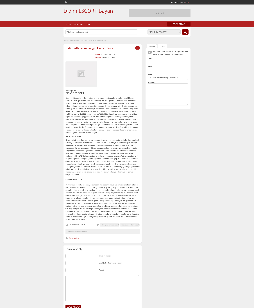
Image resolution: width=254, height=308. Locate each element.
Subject (150, 74)
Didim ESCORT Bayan (88, 10)
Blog (88, 24)
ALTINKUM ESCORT (76, 40)
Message (151, 82)
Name (150, 59)
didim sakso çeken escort (130, 225)
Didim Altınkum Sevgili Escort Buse (89, 48)
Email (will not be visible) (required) (111, 263)
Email (150, 67)
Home (68, 24)
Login (187, 2)
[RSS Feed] (66, 2)
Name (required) (105, 256)
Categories (78, 24)
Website (102, 270)
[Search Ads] (185, 32)
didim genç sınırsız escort (110, 225)
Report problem (74, 238)
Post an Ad (179, 24)
